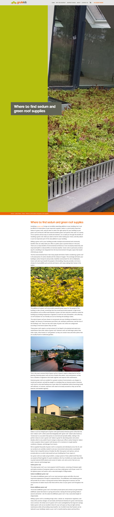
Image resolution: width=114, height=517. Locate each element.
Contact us (85, 2)
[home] (19, 2)
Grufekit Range (71, 2)
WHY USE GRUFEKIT (61, 2)
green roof (40, 226)
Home (53, 2)
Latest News (18, 213)
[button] (71, 2)
